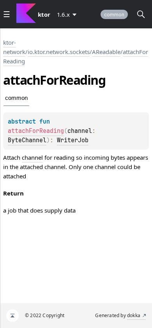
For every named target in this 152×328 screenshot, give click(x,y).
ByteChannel (27, 140)
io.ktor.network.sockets (59, 52)
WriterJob (72, 140)
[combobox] (68, 14)
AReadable (106, 52)
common (114, 14)
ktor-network (14, 47)
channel (32, 157)
